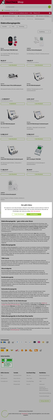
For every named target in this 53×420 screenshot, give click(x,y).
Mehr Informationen (35, 211)
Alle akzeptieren (34, 214)
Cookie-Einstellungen (19, 214)
